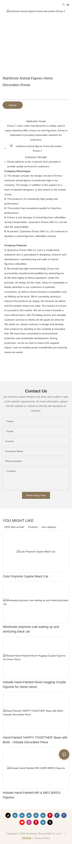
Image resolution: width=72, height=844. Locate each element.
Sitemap (26, 838)
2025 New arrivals (14, 527)
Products (33, 527)
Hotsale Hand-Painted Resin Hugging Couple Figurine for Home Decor (34, 684)
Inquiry (12, 105)
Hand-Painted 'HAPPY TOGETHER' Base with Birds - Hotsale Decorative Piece (35, 740)
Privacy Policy (42, 838)
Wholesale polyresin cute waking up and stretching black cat (31, 629)
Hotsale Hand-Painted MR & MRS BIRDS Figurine (32, 795)
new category (48, 527)
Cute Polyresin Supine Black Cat (25, 576)
